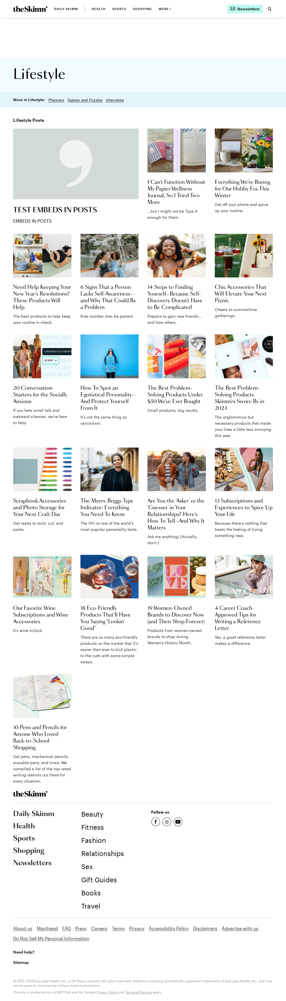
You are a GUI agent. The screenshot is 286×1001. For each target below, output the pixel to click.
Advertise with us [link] (240, 928)
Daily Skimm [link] (66, 9)
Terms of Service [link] (138, 992)
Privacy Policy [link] (107, 992)
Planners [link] (56, 100)
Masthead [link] (47, 928)
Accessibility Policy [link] (169, 928)
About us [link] (22, 928)
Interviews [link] (115, 100)
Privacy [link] (136, 928)
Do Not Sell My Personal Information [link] (51, 938)
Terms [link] (118, 928)
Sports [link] (119, 9)
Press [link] (81, 928)
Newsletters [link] (32, 863)
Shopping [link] (142, 9)
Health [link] (99, 9)
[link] (30, 9)
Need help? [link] (23, 952)
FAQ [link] (66, 928)
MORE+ (165, 9)
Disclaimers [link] (205, 928)
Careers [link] (99, 928)
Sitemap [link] (21, 962)
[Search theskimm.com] (269, 9)
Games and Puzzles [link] (85, 100)
